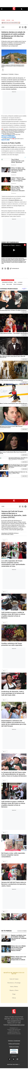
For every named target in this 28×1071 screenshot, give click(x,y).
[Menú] (2, 9)
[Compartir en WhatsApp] (25, 27)
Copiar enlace (15, 268)
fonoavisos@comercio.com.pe (16, 1025)
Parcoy (3, 284)
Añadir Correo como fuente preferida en (10, 22)
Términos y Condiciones (14, 1040)
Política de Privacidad (14, 1043)
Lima (2, 27)
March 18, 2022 (5, 139)
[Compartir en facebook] (20, 27)
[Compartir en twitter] (23, 27)
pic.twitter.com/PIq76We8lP (8, 137)
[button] (14, 250)
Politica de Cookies (14, 1046)
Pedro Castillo (9, 284)
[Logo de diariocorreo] (14, 9)
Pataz (15, 282)
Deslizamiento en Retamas (7, 282)
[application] (13, 250)
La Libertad (20, 282)
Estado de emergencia (17, 284)
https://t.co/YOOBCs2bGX (8, 135)
